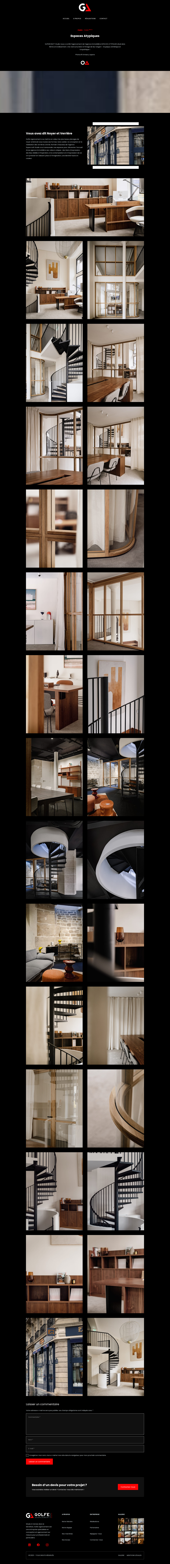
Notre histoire (67, 1521)
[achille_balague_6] (121, 1534)
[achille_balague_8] (141, 1541)
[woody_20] (121, 1528)
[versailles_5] (141, 1528)
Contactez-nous (96, 1540)
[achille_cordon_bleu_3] (128, 1534)
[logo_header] (85, 7)
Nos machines (67, 1534)
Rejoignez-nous (96, 1534)
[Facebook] (38, 1544)
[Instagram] (47, 1544)
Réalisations (94, 1521)
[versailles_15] (141, 1521)
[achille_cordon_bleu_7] (141, 1534)
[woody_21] (134, 1541)
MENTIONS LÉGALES (134, 1555)
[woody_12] (121, 1521)
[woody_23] (128, 1521)
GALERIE (121, 1555)
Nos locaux (66, 1540)
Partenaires (94, 1527)
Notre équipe (67, 1527)
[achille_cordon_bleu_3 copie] (134, 1534)
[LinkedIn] (29, 1544)
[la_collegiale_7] (134, 1521)
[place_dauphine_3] (121, 1541)
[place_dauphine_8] (128, 1528)
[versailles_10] (134, 1528)
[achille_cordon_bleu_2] (128, 1541)
